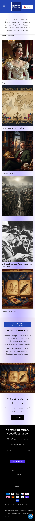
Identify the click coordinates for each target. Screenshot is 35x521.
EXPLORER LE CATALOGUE (17, 325)
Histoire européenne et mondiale (13, 128)
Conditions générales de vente (13, 516)
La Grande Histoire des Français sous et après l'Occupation (17, 265)
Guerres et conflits (8, 219)
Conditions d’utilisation (26, 510)
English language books (9, 173)
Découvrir (17, 417)
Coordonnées (25, 513)
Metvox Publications (13, 504)
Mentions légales (27, 516)
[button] (4, 6)
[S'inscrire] (28, 450)
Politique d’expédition (14, 513)
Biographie (5, 83)
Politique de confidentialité (11, 510)
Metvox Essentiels (8, 311)
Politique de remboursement (24, 507)
